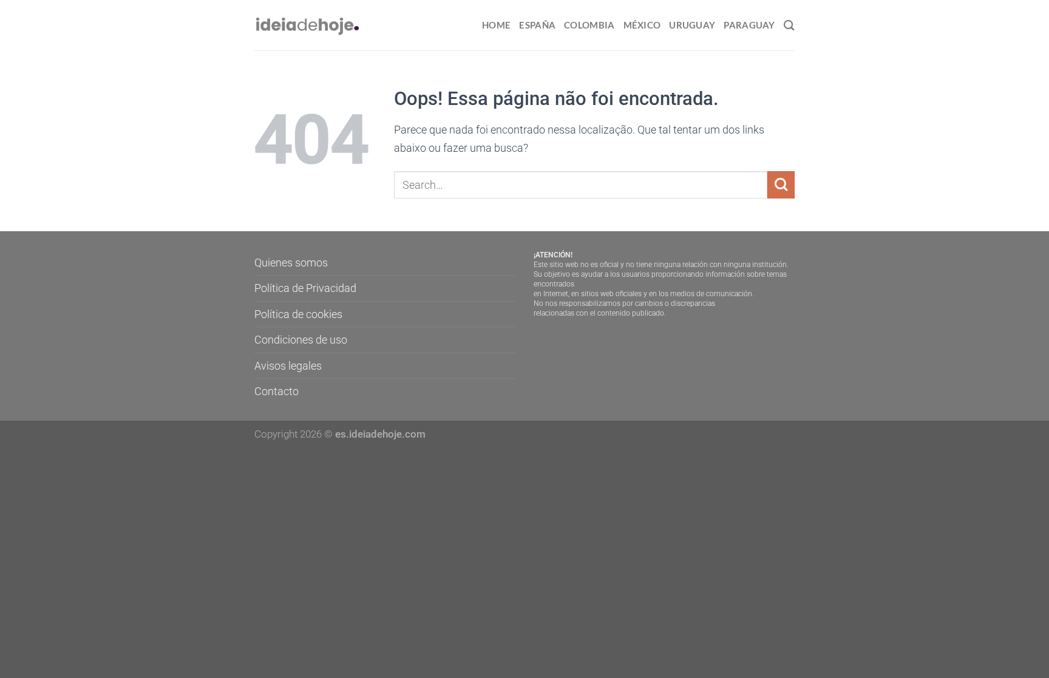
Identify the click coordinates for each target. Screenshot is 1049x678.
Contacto (276, 391)
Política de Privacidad (305, 288)
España (537, 24)
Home (496, 24)
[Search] (789, 25)
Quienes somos (291, 262)
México (642, 24)
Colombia (589, 24)
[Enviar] (781, 184)
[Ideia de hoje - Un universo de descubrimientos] (307, 25)
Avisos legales (288, 365)
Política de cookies (298, 314)
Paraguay (749, 24)
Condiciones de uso (300, 339)
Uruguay (692, 24)
